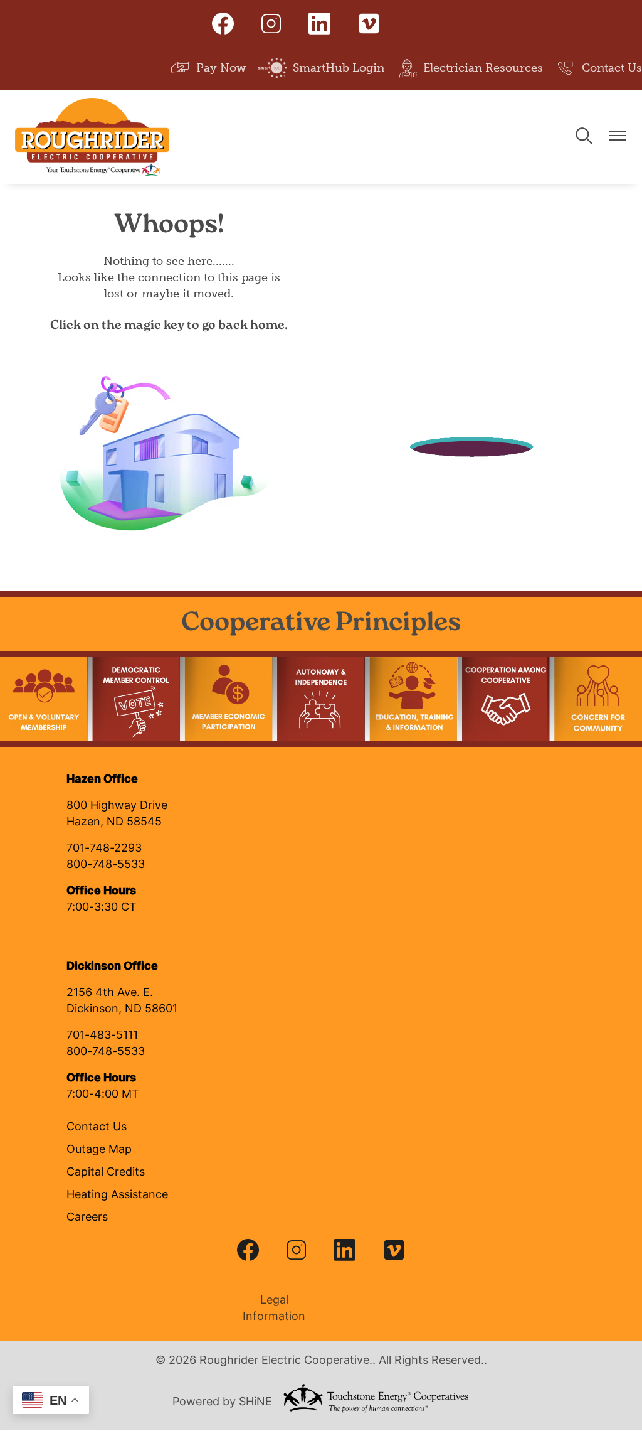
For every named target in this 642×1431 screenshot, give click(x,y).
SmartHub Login (321, 67)
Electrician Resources (470, 67)
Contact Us (598, 67)
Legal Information (270, 1309)
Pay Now (208, 67)
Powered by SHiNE (222, 1402)
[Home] (92, 137)
